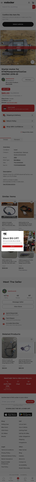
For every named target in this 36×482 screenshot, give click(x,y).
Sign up (12, 246)
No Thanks (12, 249)
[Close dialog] (33, 232)
